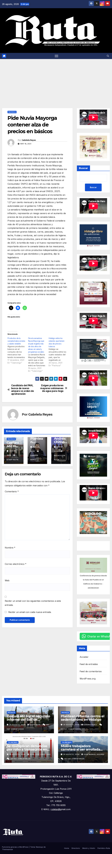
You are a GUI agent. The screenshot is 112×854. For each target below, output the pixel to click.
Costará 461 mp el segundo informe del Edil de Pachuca (28, 719)
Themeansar (7, 849)
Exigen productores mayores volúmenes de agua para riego (52, 388)
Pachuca (12, 112)
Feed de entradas (89, 664)
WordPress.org (88, 678)
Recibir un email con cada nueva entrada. (29, 612)
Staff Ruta (35, 725)
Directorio (76, 848)
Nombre (10, 547)
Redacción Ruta (59, 458)
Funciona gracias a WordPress (15, 847)
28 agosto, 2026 (17, 725)
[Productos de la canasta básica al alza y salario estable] (18, 350)
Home (66, 848)
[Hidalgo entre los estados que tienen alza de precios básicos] (59, 352)
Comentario (12, 491)
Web (7, 580)
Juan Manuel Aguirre (94, 754)
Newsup (39, 847)
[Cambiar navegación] (56, 56)
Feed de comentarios (91, 671)
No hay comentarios (71, 729)
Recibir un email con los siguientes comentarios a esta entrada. (33, 603)
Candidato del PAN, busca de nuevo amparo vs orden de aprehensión (22, 389)
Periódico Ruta (104, 848)
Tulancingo (13, 742)
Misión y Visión (88, 848)
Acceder (84, 657)
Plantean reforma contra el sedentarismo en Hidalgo (82, 718)
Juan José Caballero (40, 754)
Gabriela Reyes (29, 140)
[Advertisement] (56, 79)
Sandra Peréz (34, 458)
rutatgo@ (55, 809)
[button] (108, 56)
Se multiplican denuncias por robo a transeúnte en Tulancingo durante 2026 (27, 749)
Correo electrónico (15, 564)
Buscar (83, 168)
